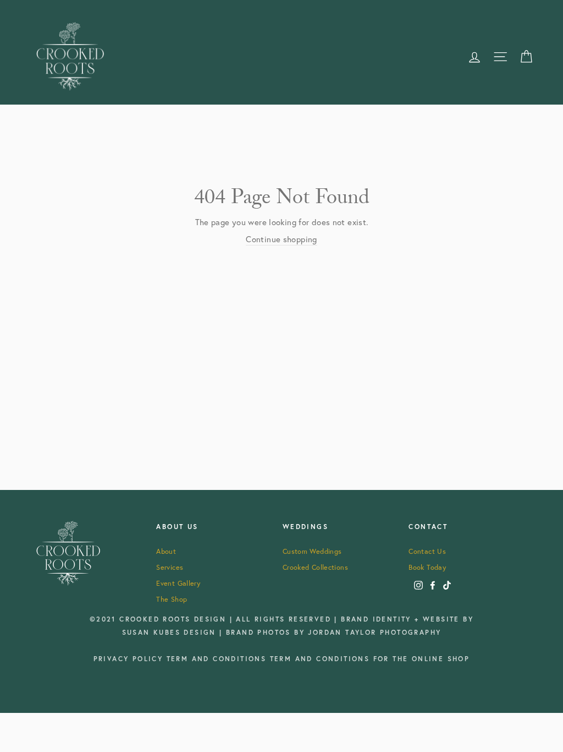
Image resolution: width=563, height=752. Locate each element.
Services (169, 567)
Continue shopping (281, 239)
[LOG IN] (474, 56)
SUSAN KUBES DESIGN (171, 632)
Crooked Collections (315, 567)
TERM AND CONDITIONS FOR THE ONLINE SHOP (370, 659)
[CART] (526, 56)
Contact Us (427, 551)
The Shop (171, 599)
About (166, 551)
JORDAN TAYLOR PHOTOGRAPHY (374, 632)
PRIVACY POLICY (130, 659)
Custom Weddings (312, 551)
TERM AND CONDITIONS (218, 659)
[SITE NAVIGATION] (500, 56)
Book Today (427, 567)
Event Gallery (178, 583)
